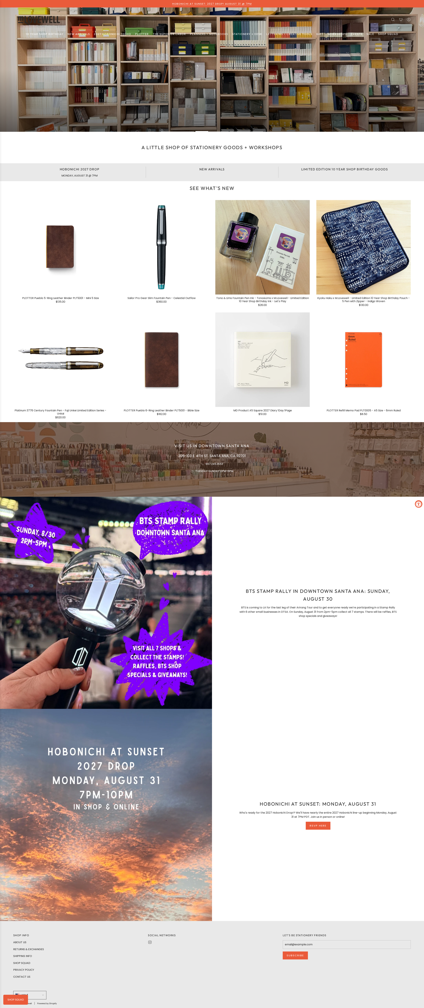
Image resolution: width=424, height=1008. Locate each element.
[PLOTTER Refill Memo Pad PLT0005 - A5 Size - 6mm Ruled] (363, 359)
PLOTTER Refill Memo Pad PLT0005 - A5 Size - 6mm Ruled (364, 410)
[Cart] (401, 20)
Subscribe (295, 955)
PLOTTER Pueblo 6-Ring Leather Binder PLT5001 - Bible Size (161, 410)
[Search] (393, 20)
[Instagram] (150, 942)
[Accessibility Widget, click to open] (418, 504)
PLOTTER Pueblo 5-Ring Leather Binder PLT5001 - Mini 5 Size (60, 298)
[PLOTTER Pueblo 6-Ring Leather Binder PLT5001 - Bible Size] (161, 359)
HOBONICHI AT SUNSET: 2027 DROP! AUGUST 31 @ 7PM (212, 3)
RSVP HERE (318, 825)
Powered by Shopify (47, 1003)
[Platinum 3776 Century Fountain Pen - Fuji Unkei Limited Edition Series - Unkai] (60, 359)
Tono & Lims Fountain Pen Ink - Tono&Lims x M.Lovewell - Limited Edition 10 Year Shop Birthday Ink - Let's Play (262, 299)
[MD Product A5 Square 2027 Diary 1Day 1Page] (262, 359)
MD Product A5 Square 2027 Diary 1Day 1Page (262, 410)
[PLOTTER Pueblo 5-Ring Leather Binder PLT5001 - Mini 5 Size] (60, 247)
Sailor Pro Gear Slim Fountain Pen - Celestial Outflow (162, 298)
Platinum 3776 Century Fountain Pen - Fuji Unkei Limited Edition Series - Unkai (60, 412)
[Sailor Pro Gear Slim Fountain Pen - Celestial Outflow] (161, 247)
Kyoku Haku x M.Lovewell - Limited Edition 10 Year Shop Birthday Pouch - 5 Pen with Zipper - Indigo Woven (363, 299)
